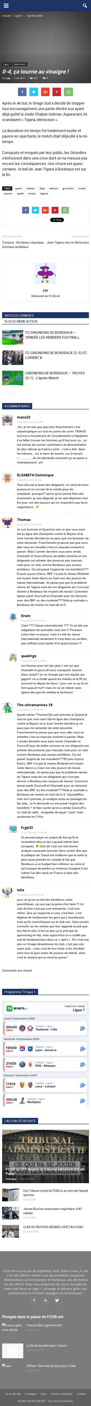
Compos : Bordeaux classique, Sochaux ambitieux (23, 245)
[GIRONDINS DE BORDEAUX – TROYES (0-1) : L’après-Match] (12, 378)
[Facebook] (34, 1300)
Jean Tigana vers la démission (68, 242)
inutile (82, 188)
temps (32, 193)
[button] (85, 5)
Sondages (31, 1394)
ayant (18, 188)
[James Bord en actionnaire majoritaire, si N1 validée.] (10, 1213)
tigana (44, 193)
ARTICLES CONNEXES (19, 315)
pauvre (8, 193)
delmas (53, 188)
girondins (68, 188)
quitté (20, 193)
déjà (42, 188)
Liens (44, 1394)
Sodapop (11, 1178)
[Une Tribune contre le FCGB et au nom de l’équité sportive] (10, 1195)
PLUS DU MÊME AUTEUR (21, 321)
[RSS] (45, 1300)
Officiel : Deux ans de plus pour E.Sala (51, 1366)
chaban (30, 188)
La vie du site (13, 1394)
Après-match (20, 64)
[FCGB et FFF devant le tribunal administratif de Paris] (45, 1156)
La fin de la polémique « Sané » (47, 1345)
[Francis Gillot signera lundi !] (12, 1330)
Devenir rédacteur (62, 1394)
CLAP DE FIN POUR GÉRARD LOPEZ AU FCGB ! (53, 1227)
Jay (8, 78)
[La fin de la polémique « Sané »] (12, 1350)
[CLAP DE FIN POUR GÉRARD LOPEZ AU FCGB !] (10, 1231)
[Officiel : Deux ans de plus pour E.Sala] (12, 1371)
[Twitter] (57, 1300)
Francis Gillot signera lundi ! (44, 1325)
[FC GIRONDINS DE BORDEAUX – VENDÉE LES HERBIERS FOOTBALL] (12, 337)
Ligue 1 (7, 64)
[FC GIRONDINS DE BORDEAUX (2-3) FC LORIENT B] (12, 357)
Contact (81, 1394)
